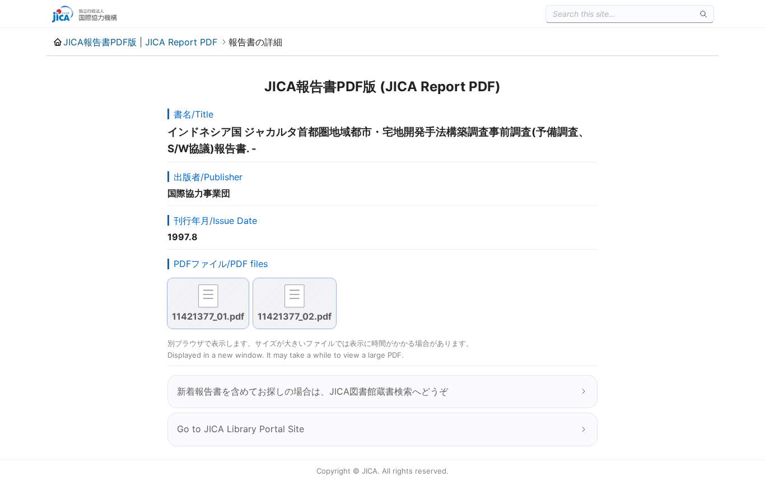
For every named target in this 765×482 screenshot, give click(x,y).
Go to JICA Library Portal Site (240, 428)
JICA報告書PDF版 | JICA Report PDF (140, 42)
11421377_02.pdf (295, 316)
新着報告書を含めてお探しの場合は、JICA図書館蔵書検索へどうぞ (312, 391)
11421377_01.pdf (208, 316)
